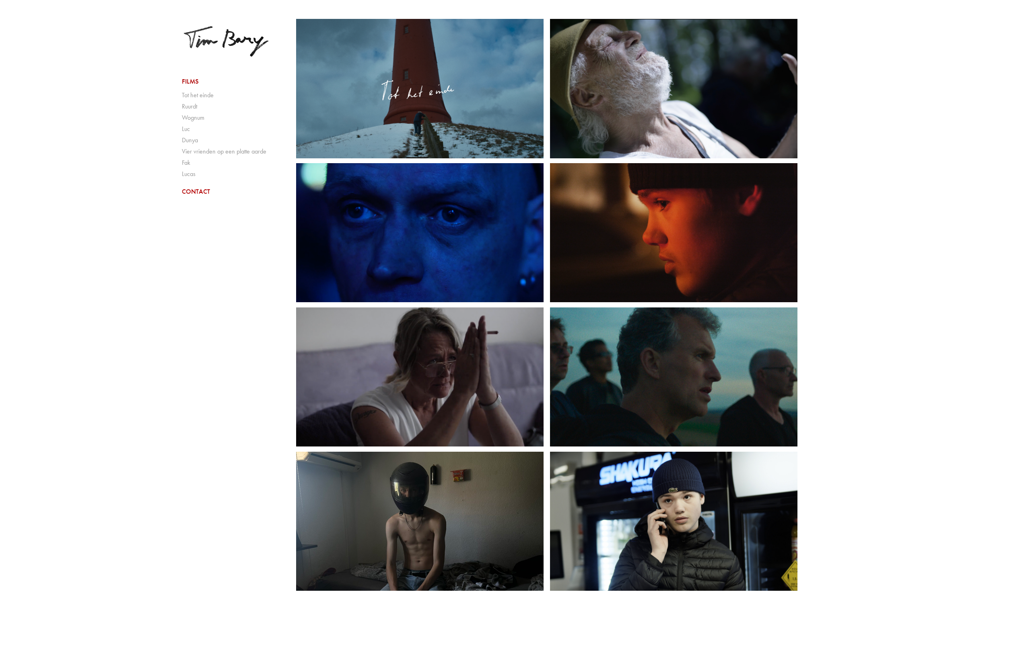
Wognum (193, 117)
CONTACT (196, 191)
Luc (186, 129)
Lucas (189, 174)
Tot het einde (198, 95)
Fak (186, 162)
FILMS (190, 81)
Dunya (190, 140)
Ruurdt (189, 106)
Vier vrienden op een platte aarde (224, 151)
